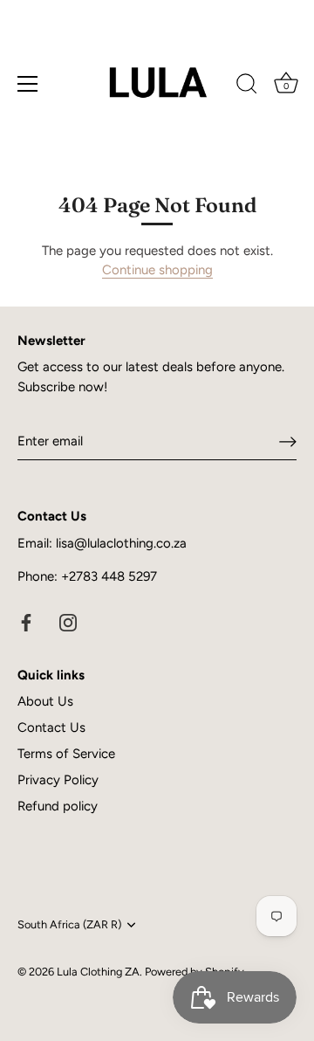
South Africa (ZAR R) (69, 924)
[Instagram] (68, 622)
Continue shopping (157, 270)
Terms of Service (66, 754)
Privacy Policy (58, 780)
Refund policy (57, 806)
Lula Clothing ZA (98, 971)
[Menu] (28, 84)
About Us (45, 701)
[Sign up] (288, 442)
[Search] (247, 86)
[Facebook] (26, 622)
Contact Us (51, 727)
